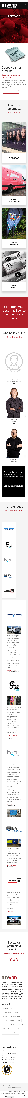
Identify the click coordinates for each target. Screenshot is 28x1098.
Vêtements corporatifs (8, 1008)
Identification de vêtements (17, 1024)
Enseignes (5, 1024)
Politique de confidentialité (14, 1087)
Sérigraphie (5, 1037)
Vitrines (17, 1012)
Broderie (5, 1016)
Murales (10, 1028)
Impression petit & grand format (10, 1033)
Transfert (12, 1020)
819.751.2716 (11, 1059)
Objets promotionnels (15, 1016)
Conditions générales (20, 1085)
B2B (4, 1028)
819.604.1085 (11, 1052)
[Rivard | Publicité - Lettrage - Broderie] (9, 6)
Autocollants (14, 1037)
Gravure (22, 1037)
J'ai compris (10, 1097)
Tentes (18, 1020)
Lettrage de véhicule (7, 1012)
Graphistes (17, 1028)
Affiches (5, 1020)
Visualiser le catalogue (11, 92)
